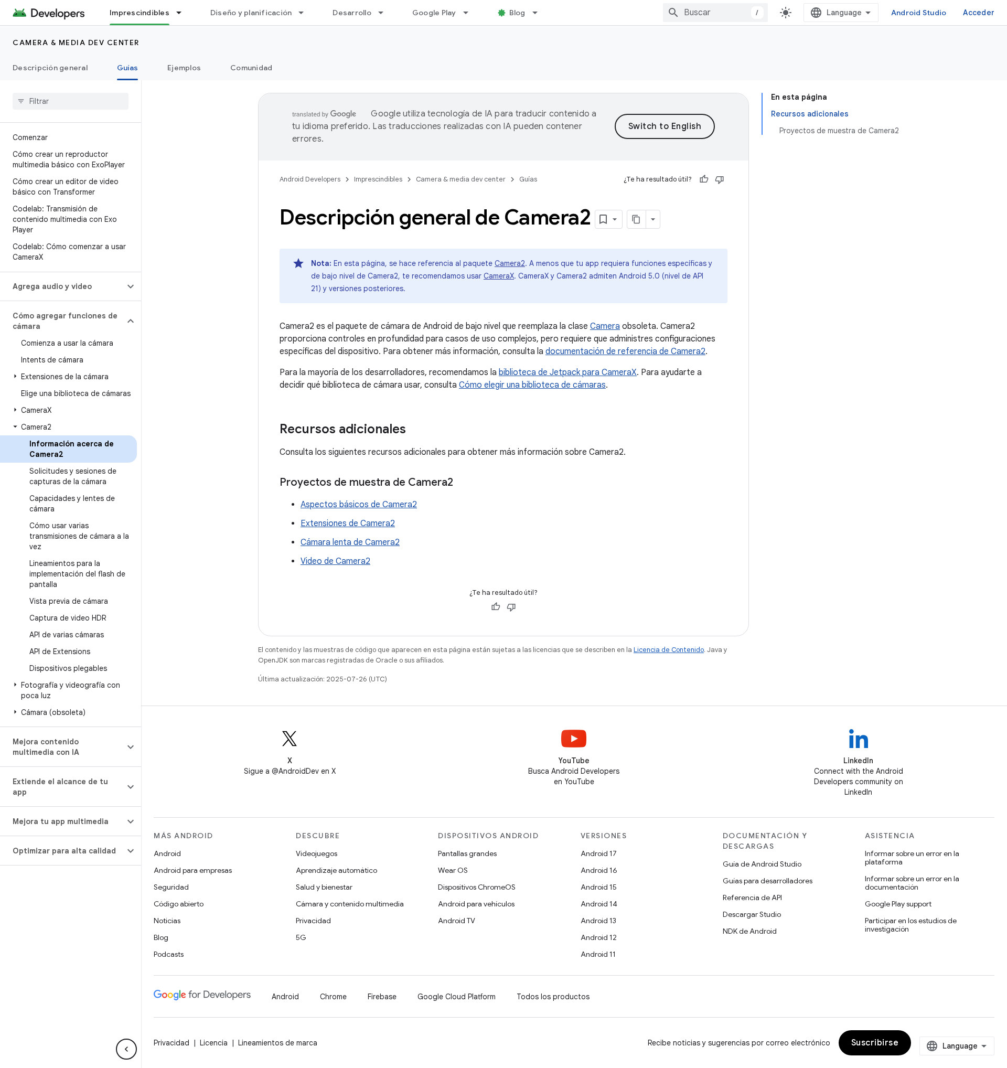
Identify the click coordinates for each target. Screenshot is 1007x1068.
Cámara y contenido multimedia (350, 904)
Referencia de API (752, 897)
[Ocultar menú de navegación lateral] (126, 1049)
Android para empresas (193, 870)
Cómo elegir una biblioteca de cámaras (532, 385)
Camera (605, 326)
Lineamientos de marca (277, 1043)
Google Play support (898, 904)
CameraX (499, 276)
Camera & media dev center (76, 42)
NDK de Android (750, 931)
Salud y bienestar (324, 887)
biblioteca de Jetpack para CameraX (568, 372)
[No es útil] (719, 179)
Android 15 (599, 887)
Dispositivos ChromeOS (477, 887)
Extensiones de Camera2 (348, 523)
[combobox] (715, 12)
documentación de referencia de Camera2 (625, 351)
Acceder (978, 12)
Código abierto (178, 904)
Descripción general (50, 67)
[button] (62, 286)
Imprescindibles (139, 12)
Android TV (456, 920)
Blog (517, 12)
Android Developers (310, 179)
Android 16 (599, 870)
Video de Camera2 (335, 561)
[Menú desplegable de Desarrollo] (385, 12)
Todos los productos (553, 996)
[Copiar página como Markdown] (636, 219)
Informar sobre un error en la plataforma (912, 858)
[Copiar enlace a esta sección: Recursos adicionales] (416, 430)
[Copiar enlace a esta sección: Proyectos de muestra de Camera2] (463, 483)
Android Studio (919, 12)
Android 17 (599, 853)
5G (301, 937)
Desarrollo (352, 12)
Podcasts (169, 954)
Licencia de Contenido (669, 649)
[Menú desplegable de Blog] (540, 12)
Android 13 (598, 920)
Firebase (382, 996)
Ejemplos (184, 67)
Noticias (167, 920)
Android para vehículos (476, 904)
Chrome (333, 996)
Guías (127, 67)
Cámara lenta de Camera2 (350, 542)
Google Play (434, 12)
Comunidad (251, 67)
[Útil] (704, 179)
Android (167, 853)
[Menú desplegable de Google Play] (470, 12)
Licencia (214, 1043)
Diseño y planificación (251, 12)
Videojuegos (316, 853)
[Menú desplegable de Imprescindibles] (183, 12)
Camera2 (510, 263)
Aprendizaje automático (336, 870)
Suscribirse (875, 1043)
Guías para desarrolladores (767, 880)
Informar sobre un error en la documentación (912, 883)
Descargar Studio (752, 914)
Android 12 (599, 937)
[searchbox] (70, 101)
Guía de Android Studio (762, 864)
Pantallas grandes (467, 853)
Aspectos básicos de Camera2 (359, 504)
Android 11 (598, 954)
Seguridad (171, 887)
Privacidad (313, 920)
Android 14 (599, 904)
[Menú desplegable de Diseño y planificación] (306, 12)
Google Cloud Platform (456, 996)
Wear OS (453, 870)
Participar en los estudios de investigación (911, 925)
